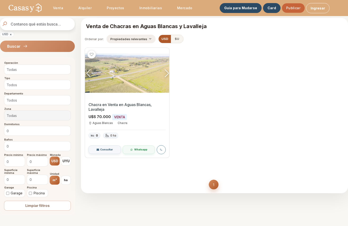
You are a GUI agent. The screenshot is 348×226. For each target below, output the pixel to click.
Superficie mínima (11, 171)
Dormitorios (12, 124)
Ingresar (318, 8)
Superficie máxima (33, 171)
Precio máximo (37, 155)
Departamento (13, 93)
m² (55, 180)
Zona (7, 108)
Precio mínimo (13, 155)
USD (7, 34)
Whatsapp (140, 149)
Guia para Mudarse (240, 8)
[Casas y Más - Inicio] (25, 8)
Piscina (32, 187)
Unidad (54, 174)
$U (177, 39)
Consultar (106, 149)
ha (66, 180)
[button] (166, 73)
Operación (11, 63)
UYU (66, 161)
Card (272, 8)
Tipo (7, 78)
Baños (8, 139)
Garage (9, 187)
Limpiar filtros (37, 206)
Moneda (55, 155)
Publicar (293, 8)
